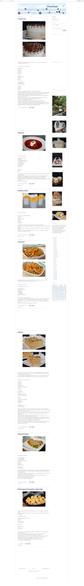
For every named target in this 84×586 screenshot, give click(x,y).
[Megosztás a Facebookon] (32, 107)
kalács (62, 295)
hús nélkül (64, 294)
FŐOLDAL (54, 16)
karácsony (62, 292)
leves (21, 185)
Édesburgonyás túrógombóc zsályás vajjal (30, 489)
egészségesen (55, 292)
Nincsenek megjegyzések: (22, 107)
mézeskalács (55, 290)
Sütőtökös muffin (23, 190)
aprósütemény (61, 289)
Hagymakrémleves (23, 434)
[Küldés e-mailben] (29, 107)
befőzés (62, 290)
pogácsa (58, 296)
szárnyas (56, 293)
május (54, 261)
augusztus (55, 257)
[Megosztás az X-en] (31, 107)
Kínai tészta (21, 242)
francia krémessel (31, 373)
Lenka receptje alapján (25, 379)
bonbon (53, 297)
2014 (54, 273)
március (54, 264)
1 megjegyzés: (21, 543)
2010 (54, 279)
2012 (54, 276)
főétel (21, 545)
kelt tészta (58, 287)
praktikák (63, 296)
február (54, 266)
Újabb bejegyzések (22, 568)
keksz (53, 291)
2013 (54, 275)
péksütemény (62, 293)
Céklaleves (21, 133)
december (55, 251)
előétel (60, 294)
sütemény (22, 236)
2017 (54, 269)
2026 (54, 238)
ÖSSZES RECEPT (55, 19)
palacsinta (54, 298)
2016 (54, 270)
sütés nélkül (54, 288)
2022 (54, 244)
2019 (54, 248)
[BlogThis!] (30, 107)
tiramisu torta (36, 62)
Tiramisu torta (22, 19)
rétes (58, 298)
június (54, 260)
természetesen (54, 294)
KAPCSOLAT (54, 18)
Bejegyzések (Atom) (36, 571)
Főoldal (33, 568)
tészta (55, 289)
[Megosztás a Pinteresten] (33, 107)
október (54, 254)
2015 (54, 272)
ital (52, 293)
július (54, 258)
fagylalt (55, 295)
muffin (58, 297)
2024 (54, 241)
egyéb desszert (63, 288)
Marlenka (20, 332)
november (55, 253)
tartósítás (63, 297)
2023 (54, 243)
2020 (54, 247)
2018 (54, 250)
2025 (54, 240)
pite (58, 291)
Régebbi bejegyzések (45, 568)
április (54, 263)
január (54, 267)
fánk (58, 295)
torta (65, 285)
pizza (62, 298)
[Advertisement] (34, 119)
